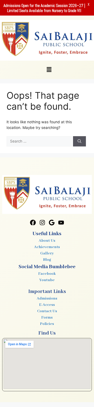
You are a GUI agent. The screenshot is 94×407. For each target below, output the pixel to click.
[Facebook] (33, 222)
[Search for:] (40, 141)
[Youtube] (61, 222)
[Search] (79, 141)
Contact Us (47, 311)
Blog (47, 259)
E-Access (47, 304)
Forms (47, 317)
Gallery (47, 253)
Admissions (47, 298)
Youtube (47, 280)
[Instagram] (42, 222)
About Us (47, 240)
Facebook (47, 273)
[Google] (52, 222)
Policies (47, 323)
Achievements (47, 247)
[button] (49, 69)
